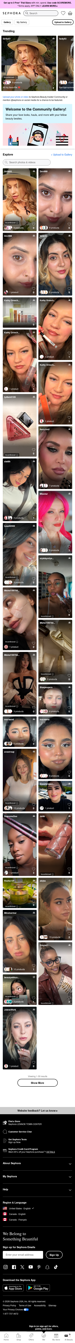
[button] (53, 86)
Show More (37, 1083)
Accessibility (40, 1305)
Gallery (7, 22)
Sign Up (54, 1255)
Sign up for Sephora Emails (19, 1247)
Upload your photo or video (16, 96)
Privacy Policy (9, 1305)
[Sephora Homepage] (11, 13)
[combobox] (40, 13)
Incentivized (9, 77)
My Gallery (22, 22)
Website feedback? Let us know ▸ (37, 1110)
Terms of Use (25, 1305)
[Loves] (63, 13)
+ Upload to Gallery (61, 154)
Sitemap (52, 1305)
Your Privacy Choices (13, 1309)
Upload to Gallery (63, 22)
